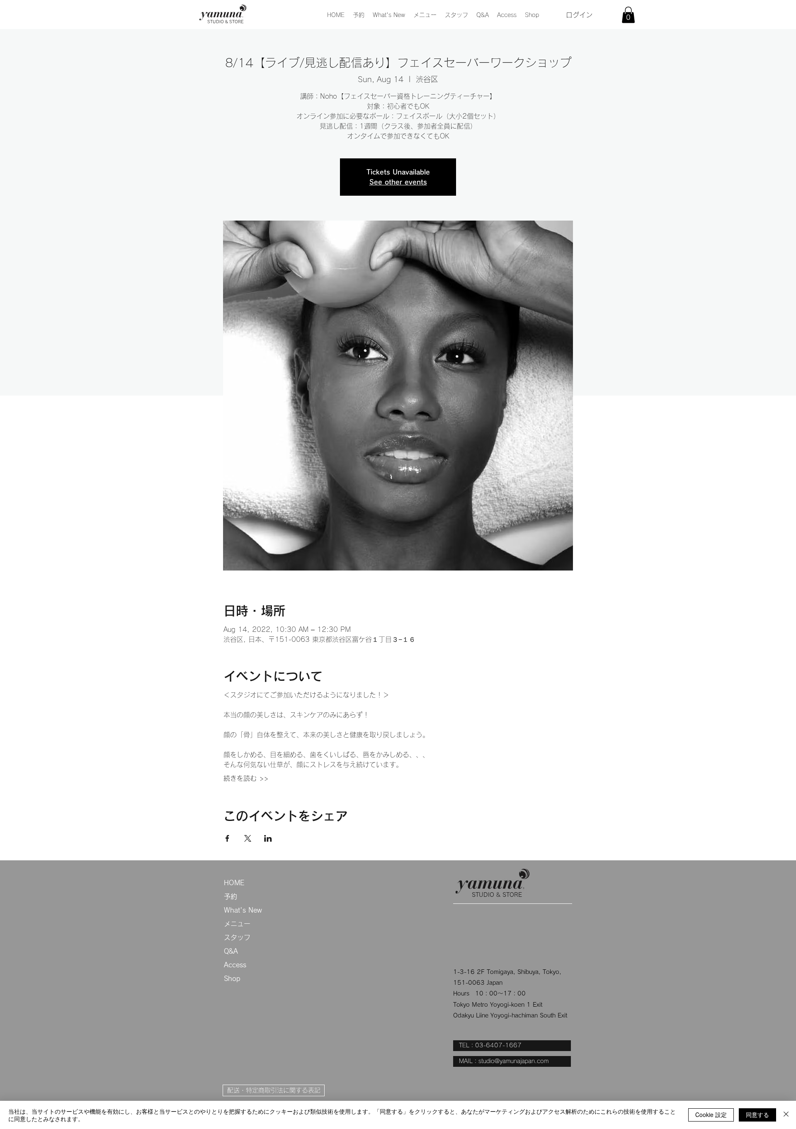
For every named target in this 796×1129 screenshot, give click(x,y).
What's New (243, 910)
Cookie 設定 (711, 1114)
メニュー (237, 923)
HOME (234, 882)
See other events (398, 182)
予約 (230, 896)
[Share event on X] (248, 838)
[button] (425, 15)
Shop (232, 978)
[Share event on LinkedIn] (268, 838)
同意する (757, 1114)
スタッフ (237, 937)
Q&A (231, 951)
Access (235, 964)
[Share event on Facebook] (227, 838)
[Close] (786, 1114)
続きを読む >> (245, 778)
